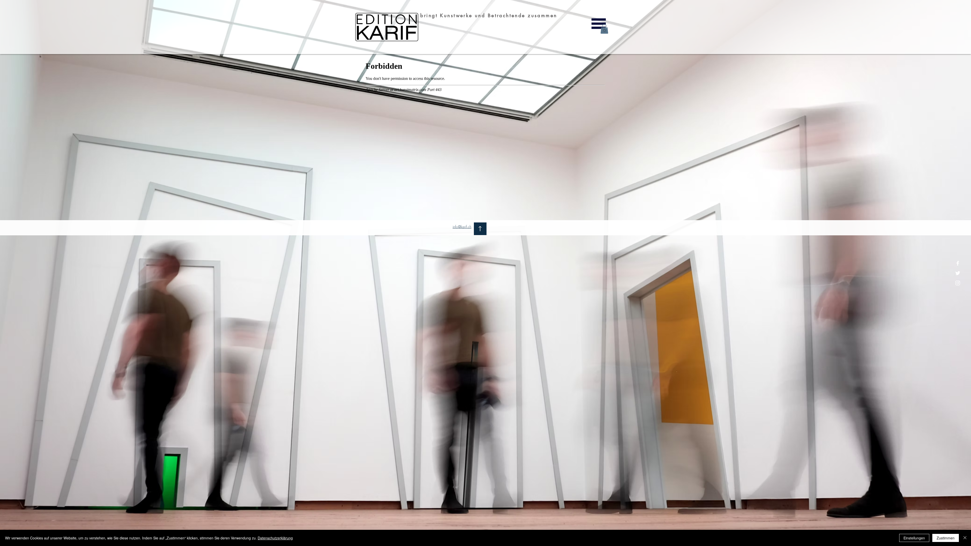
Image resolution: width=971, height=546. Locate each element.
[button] (598, 23)
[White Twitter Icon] (958, 273)
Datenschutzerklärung (275, 537)
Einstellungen (914, 537)
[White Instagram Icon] (958, 283)
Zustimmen (946, 537)
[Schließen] (965, 538)
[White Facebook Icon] (958, 263)
